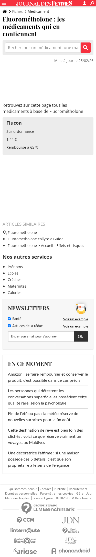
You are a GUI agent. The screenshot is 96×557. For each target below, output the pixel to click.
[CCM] (25, 520)
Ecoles (13, 273)
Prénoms (15, 266)
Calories (15, 292)
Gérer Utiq (83, 493)
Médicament (38, 11)
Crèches (15, 279)
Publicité (60, 489)
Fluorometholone (22, 245)
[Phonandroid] (71, 551)
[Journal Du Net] (71, 520)
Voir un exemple (75, 319)
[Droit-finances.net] (71, 531)
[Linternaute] (25, 530)
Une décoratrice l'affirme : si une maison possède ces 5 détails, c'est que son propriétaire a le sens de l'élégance (44, 459)
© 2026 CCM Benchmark (73, 498)
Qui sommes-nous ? (23, 489)
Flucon (14, 123)
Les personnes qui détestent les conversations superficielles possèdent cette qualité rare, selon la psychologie (47, 397)
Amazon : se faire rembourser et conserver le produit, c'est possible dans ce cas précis (48, 377)
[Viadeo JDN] (71, 541)
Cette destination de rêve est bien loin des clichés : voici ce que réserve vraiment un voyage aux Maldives (45, 436)
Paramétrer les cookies (56, 493)
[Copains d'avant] (25, 541)
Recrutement (78, 489)
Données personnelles (21, 493)
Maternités (17, 286)
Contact (45, 489)
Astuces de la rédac (27, 326)
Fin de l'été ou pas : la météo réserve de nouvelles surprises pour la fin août (43, 417)
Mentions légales (17, 498)
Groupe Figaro (43, 498)
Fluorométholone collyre (28, 238)
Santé (16, 319)
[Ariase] (25, 551)
